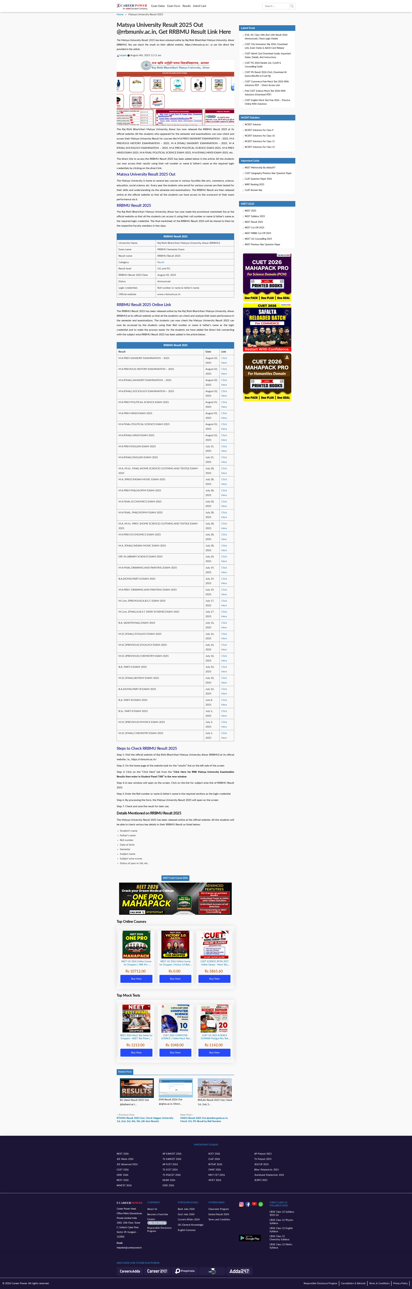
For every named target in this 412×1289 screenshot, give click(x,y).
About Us (152, 1209)
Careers (156, 1221)
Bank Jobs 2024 (186, 1209)
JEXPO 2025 (260, 1180)
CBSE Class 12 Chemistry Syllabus (280, 1238)
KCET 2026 (214, 1154)
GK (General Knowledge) (190, 1225)
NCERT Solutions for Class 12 (260, 147)
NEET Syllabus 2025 (255, 216)
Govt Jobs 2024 (186, 1214)
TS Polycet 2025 (263, 1159)
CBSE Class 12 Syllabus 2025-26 (282, 1213)
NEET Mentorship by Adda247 (260, 168)
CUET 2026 (123, 1170)
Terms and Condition (219, 1220)
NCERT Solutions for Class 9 (259, 130)
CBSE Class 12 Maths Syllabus (281, 1246)
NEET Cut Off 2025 (254, 228)
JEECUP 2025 (261, 1164)
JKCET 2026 (214, 1180)
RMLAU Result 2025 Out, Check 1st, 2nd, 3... (215, 1102)
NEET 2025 (250, 211)
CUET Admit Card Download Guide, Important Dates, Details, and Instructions (268, 56)
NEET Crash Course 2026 (175, 878)
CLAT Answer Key (253, 190)
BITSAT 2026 (215, 1164)
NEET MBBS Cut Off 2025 (258, 233)
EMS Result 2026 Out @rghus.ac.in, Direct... (170, 1101)
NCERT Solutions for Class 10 (260, 136)
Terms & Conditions (379, 1283)
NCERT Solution (253, 125)
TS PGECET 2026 (172, 1175)
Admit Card (199, 6)
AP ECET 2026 (170, 1164)
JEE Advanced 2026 (127, 1164)
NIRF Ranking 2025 (254, 184)
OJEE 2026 (168, 1185)
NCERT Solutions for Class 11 (260, 141)
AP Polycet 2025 (263, 1154)
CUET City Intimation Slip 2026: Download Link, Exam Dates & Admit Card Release (266, 46)
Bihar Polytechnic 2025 (266, 1170)
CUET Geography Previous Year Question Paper (268, 173)
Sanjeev (123, 55)
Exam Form (173, 6)
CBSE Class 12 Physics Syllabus (281, 1222)
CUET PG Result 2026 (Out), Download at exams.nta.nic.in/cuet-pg (266, 74)
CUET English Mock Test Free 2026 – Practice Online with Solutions (267, 102)
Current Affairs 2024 (189, 1220)
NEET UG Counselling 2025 (258, 239)
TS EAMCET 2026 (172, 1159)
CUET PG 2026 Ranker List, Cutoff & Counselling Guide (263, 65)
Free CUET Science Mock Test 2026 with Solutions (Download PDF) (265, 93)
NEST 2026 (123, 1180)
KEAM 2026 (169, 1180)
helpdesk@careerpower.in (129, 1248)
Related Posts (125, 1072)
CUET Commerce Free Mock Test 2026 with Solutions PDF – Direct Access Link (267, 84)
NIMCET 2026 (124, 1185)
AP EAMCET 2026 (172, 1154)
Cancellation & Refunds (353, 1283)
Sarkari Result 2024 (218, 1214)
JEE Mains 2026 (125, 1159)
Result (160, 262)
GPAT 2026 (122, 1175)
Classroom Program (218, 1209)
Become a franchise (157, 1214)
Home (120, 14)
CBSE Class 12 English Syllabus (281, 1230)
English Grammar (187, 1230)
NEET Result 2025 (254, 222)
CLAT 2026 (214, 1159)
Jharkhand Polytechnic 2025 (269, 1175)
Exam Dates (158, 6)
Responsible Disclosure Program (159, 1229)
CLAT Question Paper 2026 (258, 179)
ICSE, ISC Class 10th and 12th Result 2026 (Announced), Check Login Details (266, 37)
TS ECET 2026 (170, 1170)
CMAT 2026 (214, 1170)
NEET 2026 (123, 1154)
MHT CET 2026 (216, 1175)
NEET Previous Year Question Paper (262, 244)
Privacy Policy (400, 1283)
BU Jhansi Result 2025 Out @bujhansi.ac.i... (134, 1102)
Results (187, 6)
